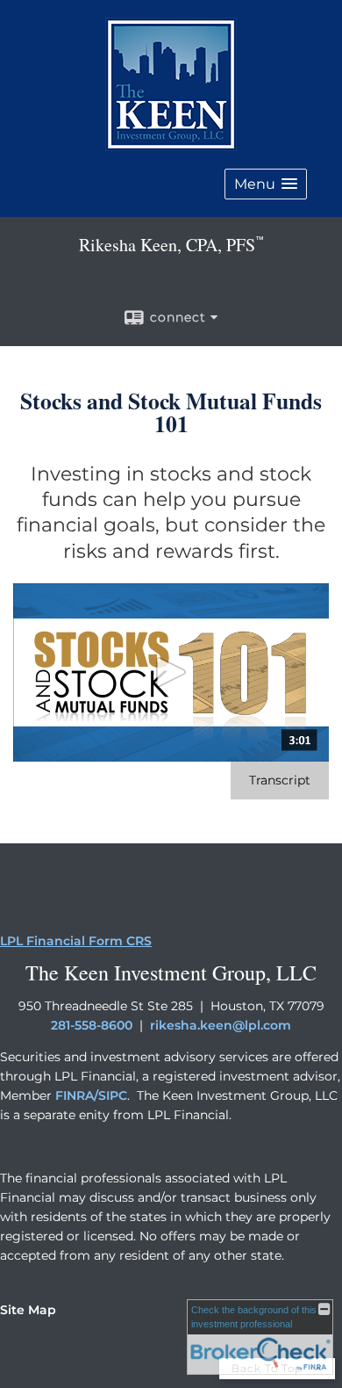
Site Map (28, 1310)
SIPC (112, 1095)
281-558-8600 (91, 1025)
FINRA (74, 1095)
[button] (265, 184)
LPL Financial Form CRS (76, 941)
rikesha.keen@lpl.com (220, 1025)
